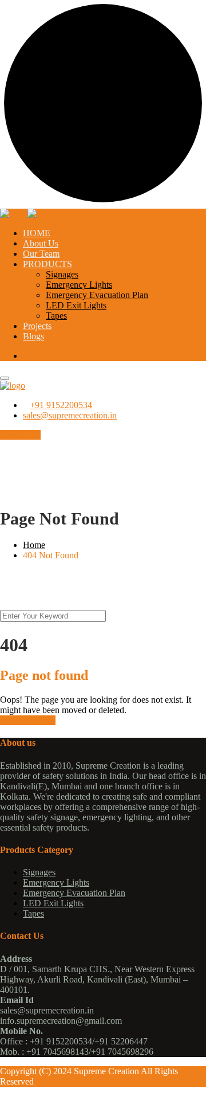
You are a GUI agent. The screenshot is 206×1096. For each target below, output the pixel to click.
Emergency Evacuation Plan (97, 295)
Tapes (56, 315)
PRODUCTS (47, 264)
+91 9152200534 (61, 405)
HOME (36, 233)
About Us (40, 243)
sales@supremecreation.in (70, 415)
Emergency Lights (79, 284)
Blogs (33, 336)
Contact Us (43, 356)
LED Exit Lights (76, 305)
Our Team (41, 254)
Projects (37, 326)
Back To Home (28, 720)
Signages (62, 274)
